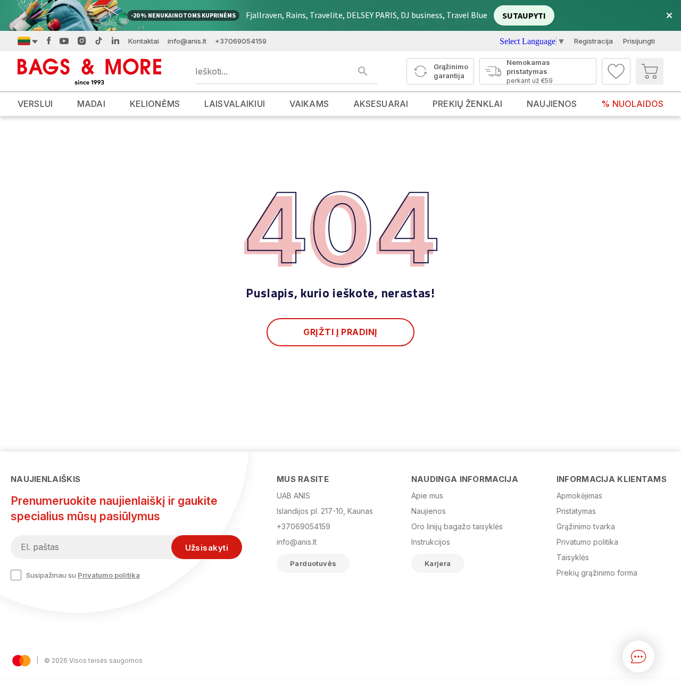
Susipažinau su (83, 575)
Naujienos (428, 510)
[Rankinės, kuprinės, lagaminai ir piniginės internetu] (89, 71)
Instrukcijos (430, 541)
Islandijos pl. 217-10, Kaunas (325, 510)
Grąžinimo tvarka (586, 526)
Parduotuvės (313, 563)
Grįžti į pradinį (340, 332)
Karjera (438, 563)
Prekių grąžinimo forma (597, 572)
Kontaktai (143, 41)
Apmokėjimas (579, 495)
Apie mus (427, 495)
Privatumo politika (109, 575)
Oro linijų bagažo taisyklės (457, 526)
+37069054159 (241, 41)
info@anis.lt (187, 41)
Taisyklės (573, 557)
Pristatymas (576, 510)
